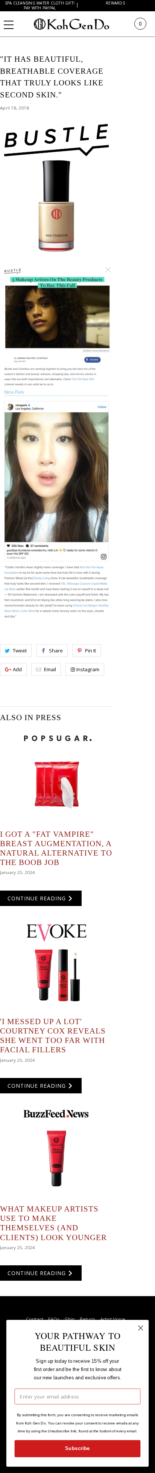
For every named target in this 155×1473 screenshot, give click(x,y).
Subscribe (77, 1448)
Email (50, 669)
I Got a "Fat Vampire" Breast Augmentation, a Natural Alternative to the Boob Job (56, 848)
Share (56, 650)
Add (17, 669)
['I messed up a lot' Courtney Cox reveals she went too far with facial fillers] (56, 964)
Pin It (90, 650)
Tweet (20, 650)
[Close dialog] (140, 1328)
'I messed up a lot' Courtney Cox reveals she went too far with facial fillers (53, 1036)
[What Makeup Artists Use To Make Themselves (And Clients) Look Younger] (56, 1152)
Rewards (115, 3)
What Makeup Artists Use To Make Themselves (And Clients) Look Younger (53, 1223)
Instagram (87, 669)
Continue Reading (38, 898)
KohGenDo (79, 24)
